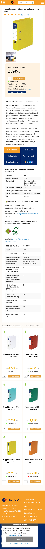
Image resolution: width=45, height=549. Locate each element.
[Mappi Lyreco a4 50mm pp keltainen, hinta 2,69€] (22, 34)
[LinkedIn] (27, 162)
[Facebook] (32, 162)
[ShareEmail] (25, 162)
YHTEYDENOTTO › (31, 520)
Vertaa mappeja (16, 92)
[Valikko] (42, 3)
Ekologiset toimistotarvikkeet (27, 214)
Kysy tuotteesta (12, 162)
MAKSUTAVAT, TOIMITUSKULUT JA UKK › (32, 502)
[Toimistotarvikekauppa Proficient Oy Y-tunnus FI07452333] (11, 501)
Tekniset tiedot (11, 150)
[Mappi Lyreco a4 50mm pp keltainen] (10, 56)
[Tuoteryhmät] (3, 3)
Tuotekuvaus (29, 150)
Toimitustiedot (11, 156)
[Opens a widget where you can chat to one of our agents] (30, 536)
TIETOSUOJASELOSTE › (33, 510)
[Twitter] (30, 162)
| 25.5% (19, 67)
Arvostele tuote (29, 156)
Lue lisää (28, 89)
